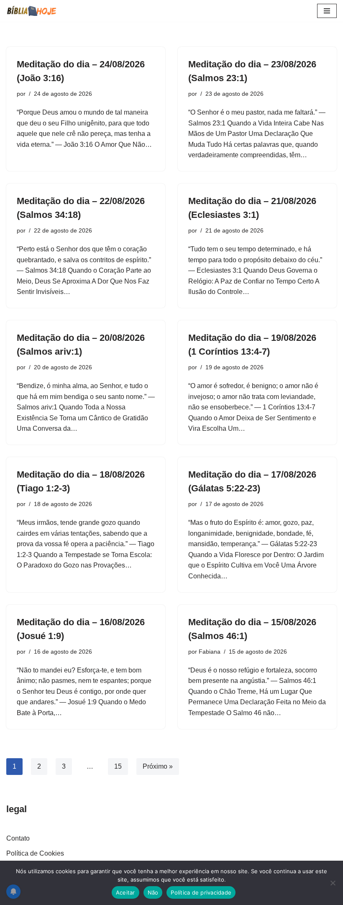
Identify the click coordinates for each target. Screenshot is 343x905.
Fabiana (209, 651)
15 (118, 766)
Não (153, 892)
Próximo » (158, 766)
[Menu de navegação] (327, 11)
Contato (18, 838)
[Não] (332, 883)
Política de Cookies (35, 853)
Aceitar (125, 892)
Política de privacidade (201, 892)
